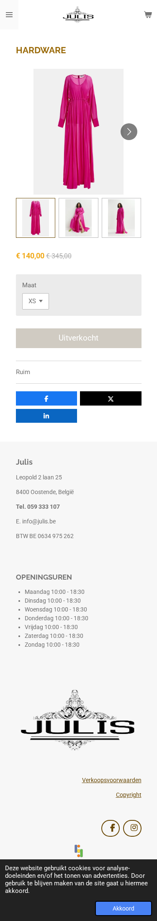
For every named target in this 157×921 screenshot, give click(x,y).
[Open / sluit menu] (9, 14)
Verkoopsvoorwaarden (112, 780)
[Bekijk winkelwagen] (148, 14)
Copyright (129, 794)
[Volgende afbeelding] (129, 131)
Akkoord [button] (123, 908)
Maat (29, 285)
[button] (36, 218)
